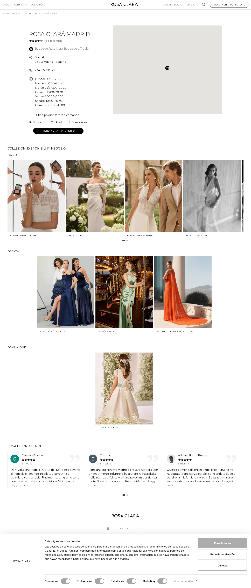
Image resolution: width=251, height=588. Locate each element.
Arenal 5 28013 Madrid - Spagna (50, 59)
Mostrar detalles (183, 581)
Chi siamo (192, 4)
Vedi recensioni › (54, 40)
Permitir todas (222, 543)
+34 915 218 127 (45, 70)
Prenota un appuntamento (229, 4)
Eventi (167, 4)
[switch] (99, 581)
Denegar (223, 565)
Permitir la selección (222, 554)
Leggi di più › (19, 485)
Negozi (178, 4)
